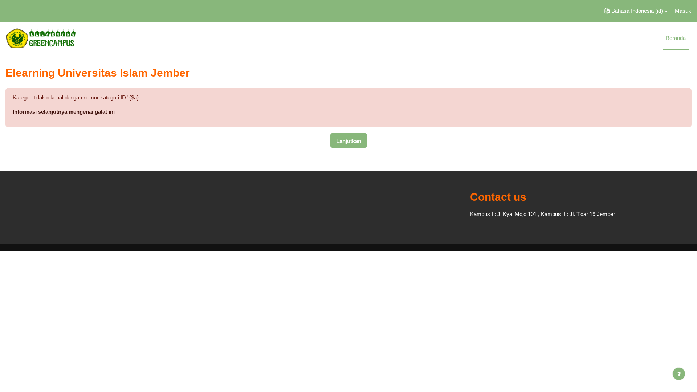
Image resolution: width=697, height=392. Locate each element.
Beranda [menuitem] (676, 38)
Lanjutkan (348, 141)
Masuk (683, 11)
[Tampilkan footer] (678, 373)
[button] (636, 11)
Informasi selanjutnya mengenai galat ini (64, 112)
